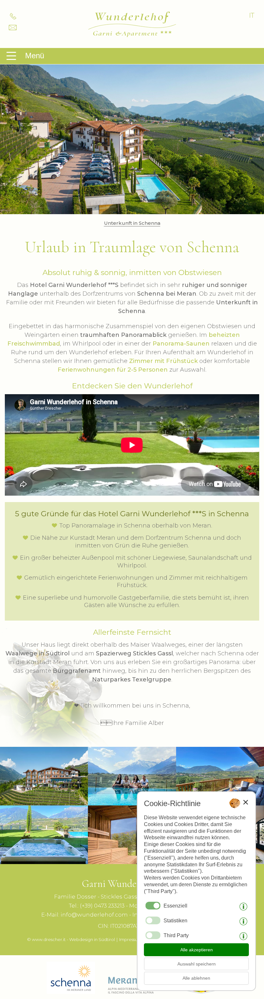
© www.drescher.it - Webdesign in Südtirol (71, 939)
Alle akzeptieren (196, 949)
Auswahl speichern (196, 963)
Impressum (130, 939)
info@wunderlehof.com (94, 914)
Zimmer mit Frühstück (163, 361)
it (251, 15)
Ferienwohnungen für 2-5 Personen (113, 369)
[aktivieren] (153, 920)
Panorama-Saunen (181, 343)
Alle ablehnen (196, 978)
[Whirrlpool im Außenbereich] (44, 860)
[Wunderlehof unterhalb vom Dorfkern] (44, 801)
